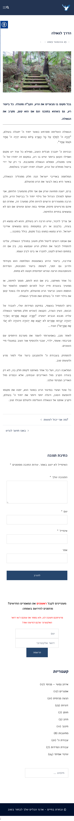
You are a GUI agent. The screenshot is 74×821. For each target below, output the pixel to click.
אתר (64, 550)
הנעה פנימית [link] (60, 698)
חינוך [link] (65, 726)
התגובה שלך (58, 477)
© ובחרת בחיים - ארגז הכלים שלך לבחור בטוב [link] (37, 809)
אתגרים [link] (63, 691)
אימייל (62, 531)
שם (64, 511)
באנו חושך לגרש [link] (16, 430)
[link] (66, 7)
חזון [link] (65, 719)
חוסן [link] (65, 712)
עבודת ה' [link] (62, 740)
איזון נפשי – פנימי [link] (57, 684)
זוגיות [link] (64, 705)
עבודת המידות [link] (59, 747)
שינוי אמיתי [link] (61, 754)
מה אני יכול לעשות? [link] (56, 420)
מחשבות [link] (63, 733)
